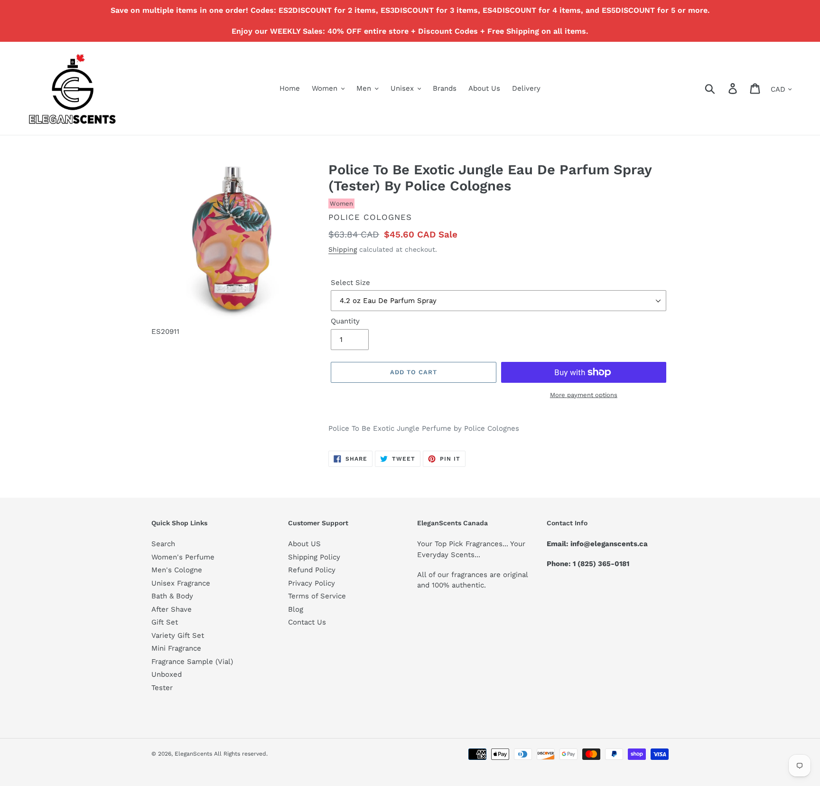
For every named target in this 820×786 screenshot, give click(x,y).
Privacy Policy (311, 583)
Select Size (350, 282)
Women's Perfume (182, 557)
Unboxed (166, 674)
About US (304, 544)
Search (163, 544)
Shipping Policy (314, 557)
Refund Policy (311, 570)
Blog (295, 609)
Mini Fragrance (176, 648)
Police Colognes (370, 217)
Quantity (345, 321)
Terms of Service (317, 596)
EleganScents (193, 753)
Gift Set (164, 622)
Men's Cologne (176, 570)
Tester (162, 687)
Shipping (342, 249)
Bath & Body (172, 596)
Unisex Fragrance (180, 583)
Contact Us (307, 622)
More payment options (583, 394)
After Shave (171, 609)
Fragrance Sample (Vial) (192, 661)
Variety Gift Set (177, 635)
